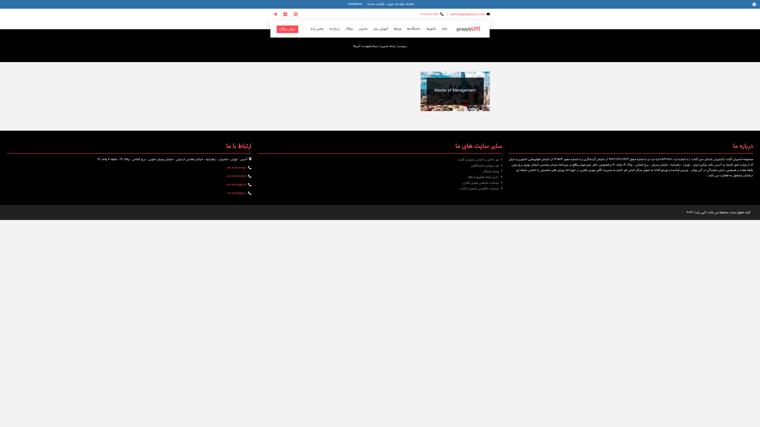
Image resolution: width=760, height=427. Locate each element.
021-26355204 (236, 185)
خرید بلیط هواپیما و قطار (483, 177)
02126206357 (429, 14)
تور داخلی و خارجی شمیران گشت (478, 159)
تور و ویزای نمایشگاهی (485, 165)
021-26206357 (237, 168)
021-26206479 (237, 176)
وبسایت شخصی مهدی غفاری (481, 182)
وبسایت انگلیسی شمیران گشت (479, 188)
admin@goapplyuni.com (468, 14)
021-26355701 (237, 193)
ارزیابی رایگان (287, 29)
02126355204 (355, 4)
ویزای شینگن (491, 171)
